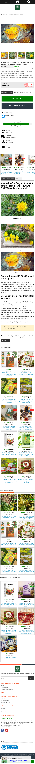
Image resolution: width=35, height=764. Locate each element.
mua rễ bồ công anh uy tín (16, 337)
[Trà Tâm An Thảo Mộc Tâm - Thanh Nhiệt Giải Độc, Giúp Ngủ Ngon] (9, 390)
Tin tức (2, 741)
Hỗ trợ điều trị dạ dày (5, 702)
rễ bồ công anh (26, 337)
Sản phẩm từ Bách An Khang (9, 696)
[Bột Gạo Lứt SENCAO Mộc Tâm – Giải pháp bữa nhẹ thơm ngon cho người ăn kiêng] (26, 621)
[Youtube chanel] (6, 730)
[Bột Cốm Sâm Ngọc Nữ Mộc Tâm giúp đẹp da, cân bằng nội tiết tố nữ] (26, 594)
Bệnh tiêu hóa (4, 710)
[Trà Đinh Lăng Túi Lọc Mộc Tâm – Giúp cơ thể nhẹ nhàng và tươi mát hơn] (9, 470)
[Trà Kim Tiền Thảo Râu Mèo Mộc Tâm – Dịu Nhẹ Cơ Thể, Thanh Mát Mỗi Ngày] (26, 444)
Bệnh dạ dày (4, 712)
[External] (17, 747)
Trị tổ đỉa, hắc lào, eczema (7, 689)
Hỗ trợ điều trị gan (5, 698)
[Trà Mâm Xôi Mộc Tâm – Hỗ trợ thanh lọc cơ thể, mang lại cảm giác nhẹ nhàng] (26, 390)
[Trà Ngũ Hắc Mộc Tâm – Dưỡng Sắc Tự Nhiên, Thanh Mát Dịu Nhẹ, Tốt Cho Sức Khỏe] (19, 164)
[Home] (17, 7)
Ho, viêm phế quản (5, 700)
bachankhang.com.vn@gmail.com (12, 725)
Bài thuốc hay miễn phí (7, 715)
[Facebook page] (2, 730)
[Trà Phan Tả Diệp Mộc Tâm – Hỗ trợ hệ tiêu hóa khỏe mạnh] (26, 364)
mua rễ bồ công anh (7, 335)
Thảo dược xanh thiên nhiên (9, 706)
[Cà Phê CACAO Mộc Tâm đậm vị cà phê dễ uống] (9, 648)
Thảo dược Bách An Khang (16, 14)
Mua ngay (17, 98)
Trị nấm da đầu (4, 687)
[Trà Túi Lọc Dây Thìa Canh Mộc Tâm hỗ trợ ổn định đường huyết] (6, 164)
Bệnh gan (3, 708)
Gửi (31, 678)
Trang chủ (4, 14)
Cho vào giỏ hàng (17, 106)
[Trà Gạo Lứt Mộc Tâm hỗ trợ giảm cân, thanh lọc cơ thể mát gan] (9, 444)
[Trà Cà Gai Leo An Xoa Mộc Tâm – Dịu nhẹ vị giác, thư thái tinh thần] (9, 364)
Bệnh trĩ (2, 685)
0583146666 (9, 115)
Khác (2, 692)
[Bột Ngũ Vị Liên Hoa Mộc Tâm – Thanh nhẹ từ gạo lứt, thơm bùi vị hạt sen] (26, 470)
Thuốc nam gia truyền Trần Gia (10, 683)
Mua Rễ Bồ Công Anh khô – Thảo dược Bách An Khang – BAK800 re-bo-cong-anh (17, 63)
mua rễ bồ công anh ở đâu (19, 335)
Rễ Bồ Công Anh (25, 276)
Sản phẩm (3, 738)
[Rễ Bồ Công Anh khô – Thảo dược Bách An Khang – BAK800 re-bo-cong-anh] (9, 507)
